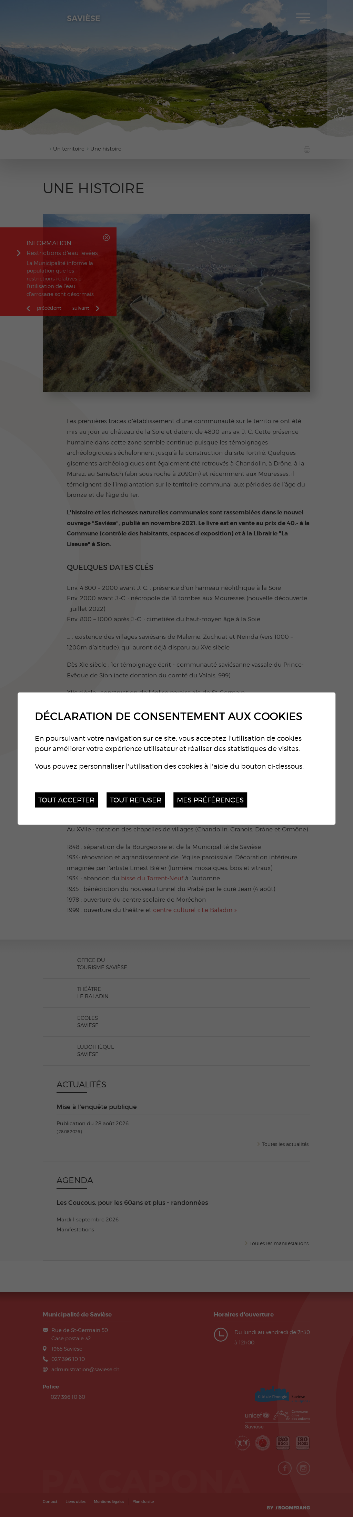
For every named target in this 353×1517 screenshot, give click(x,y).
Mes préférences (210, 799)
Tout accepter (66, 799)
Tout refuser (135, 799)
